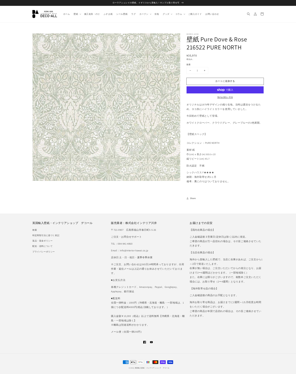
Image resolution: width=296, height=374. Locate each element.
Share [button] (193, 198)
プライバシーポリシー (43, 251)
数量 (189, 64)
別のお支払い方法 (225, 97)
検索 (34, 230)
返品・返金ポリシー (42, 240)
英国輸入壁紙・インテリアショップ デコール (152, 368)
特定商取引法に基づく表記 (45, 235)
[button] (248, 14)
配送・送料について (42, 246)
